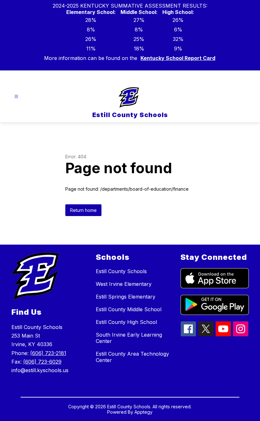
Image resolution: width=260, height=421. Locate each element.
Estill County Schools (121, 271)
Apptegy (143, 412)
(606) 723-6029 (42, 362)
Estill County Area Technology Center (132, 357)
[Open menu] (16, 96)
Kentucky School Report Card (177, 58)
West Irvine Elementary (124, 284)
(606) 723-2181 (48, 353)
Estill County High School (126, 322)
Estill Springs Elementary (125, 296)
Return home (83, 210)
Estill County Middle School (128, 309)
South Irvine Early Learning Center (129, 338)
